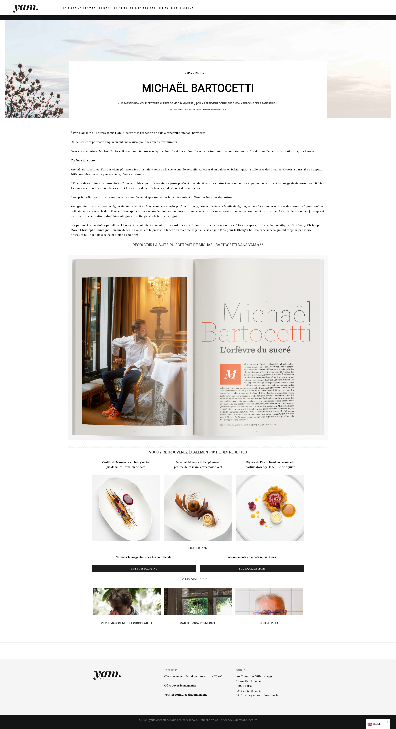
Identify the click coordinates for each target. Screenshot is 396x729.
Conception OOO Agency (215, 720)
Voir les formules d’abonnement (185, 694)
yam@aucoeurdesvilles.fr (261, 695)
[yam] (25, 8)
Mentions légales (246, 720)
